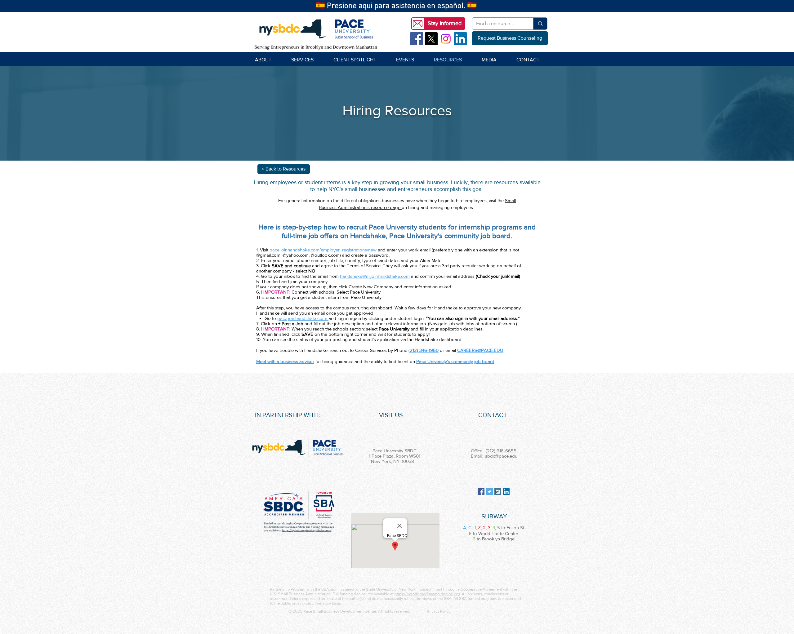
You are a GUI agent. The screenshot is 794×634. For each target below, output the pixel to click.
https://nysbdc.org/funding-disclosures (427, 594)
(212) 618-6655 (501, 450)
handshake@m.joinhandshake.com (375, 276)
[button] (444, 23)
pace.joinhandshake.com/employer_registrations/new (323, 249)
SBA (325, 589)
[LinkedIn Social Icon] (460, 38)
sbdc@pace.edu (501, 456)
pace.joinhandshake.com (302, 318)
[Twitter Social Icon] (489, 491)
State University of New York (391, 589)
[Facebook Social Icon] (416, 38)
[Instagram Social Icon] (497, 491)
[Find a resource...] (540, 23)
